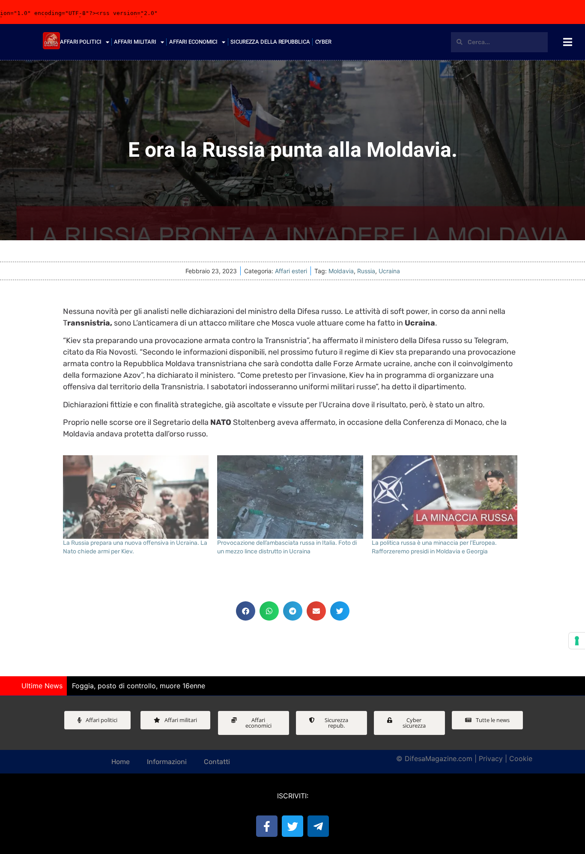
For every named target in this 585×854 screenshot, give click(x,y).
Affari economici (193, 42)
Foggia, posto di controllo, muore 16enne (138, 685)
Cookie (520, 758)
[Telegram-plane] (318, 826)
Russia (366, 271)
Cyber (323, 42)
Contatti (217, 762)
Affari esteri (291, 271)
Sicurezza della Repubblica (270, 42)
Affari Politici (80, 42)
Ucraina (389, 271)
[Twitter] (292, 826)
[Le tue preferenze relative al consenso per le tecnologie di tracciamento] (577, 641)
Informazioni (167, 762)
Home (120, 762)
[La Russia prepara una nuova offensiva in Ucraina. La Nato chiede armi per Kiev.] (136, 497)
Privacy (491, 758)
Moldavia (341, 271)
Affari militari (135, 42)
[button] (245, 611)
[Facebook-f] (267, 826)
